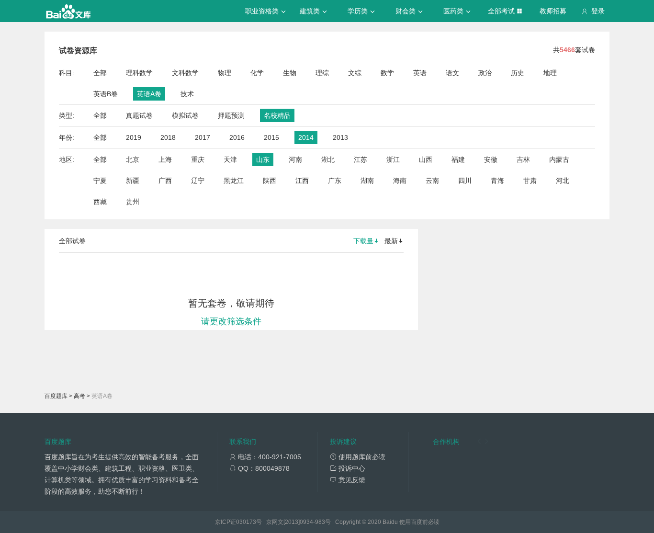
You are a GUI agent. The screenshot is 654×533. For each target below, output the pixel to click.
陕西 (269, 180)
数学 (387, 73)
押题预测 (231, 115)
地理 (550, 73)
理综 (322, 73)
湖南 (367, 180)
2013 (340, 137)
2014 (306, 137)
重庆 (197, 159)
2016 (237, 137)
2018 (168, 137)
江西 (302, 180)
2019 (133, 137)
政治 (485, 73)
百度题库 (56, 396)
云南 (432, 180)
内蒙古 (559, 159)
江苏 (360, 159)
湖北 (328, 159)
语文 (452, 73)
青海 (497, 180)
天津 (230, 159)
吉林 (523, 159)
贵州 (132, 201)
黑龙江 (234, 180)
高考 (79, 396)
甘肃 (530, 180)
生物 (289, 73)
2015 (271, 137)
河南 (295, 159)
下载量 (363, 241)
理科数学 (139, 73)
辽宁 (197, 180)
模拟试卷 (185, 115)
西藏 (100, 201)
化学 (257, 73)
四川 (465, 180)
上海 (165, 159)
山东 (263, 159)
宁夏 (100, 180)
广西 (165, 180)
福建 (458, 159)
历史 (517, 73)
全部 (100, 73)
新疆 (132, 180)
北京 (132, 159)
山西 (425, 159)
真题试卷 (139, 115)
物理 (224, 73)
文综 (354, 73)
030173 (246, 522)
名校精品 (277, 115)
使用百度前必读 (419, 522)
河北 (562, 180)
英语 (420, 73)
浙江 (393, 159)
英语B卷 (105, 94)
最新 (391, 241)
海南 (399, 180)
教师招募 (553, 11)
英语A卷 (149, 94)
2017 (202, 137)
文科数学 (185, 73)
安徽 (490, 159)
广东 (334, 180)
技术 (187, 94)
